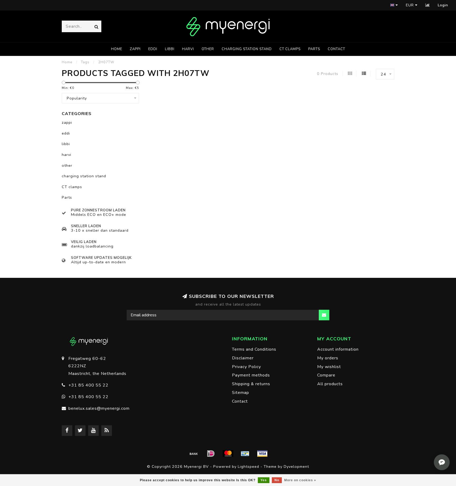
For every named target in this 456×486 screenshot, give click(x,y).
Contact (336, 49)
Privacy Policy (246, 367)
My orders (327, 358)
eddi (152, 49)
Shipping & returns (251, 384)
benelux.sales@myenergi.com (99, 408)
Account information (338, 349)
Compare (326, 375)
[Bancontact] (245, 454)
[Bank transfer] (193, 454)
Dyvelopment (296, 466)
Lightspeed (248, 466)
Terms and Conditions (254, 349)
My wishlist (329, 367)
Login (443, 5)
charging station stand (247, 49)
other (208, 49)
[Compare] (427, 5)
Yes (263, 480)
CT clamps (290, 49)
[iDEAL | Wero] (210, 454)
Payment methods (251, 375)
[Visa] (262, 454)
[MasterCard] (228, 454)
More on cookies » (300, 480)
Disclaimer (243, 358)
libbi (169, 49)
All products (330, 384)
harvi (188, 49)
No (276, 480)
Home (116, 49)
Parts (314, 49)
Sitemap (240, 393)
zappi (135, 49)
